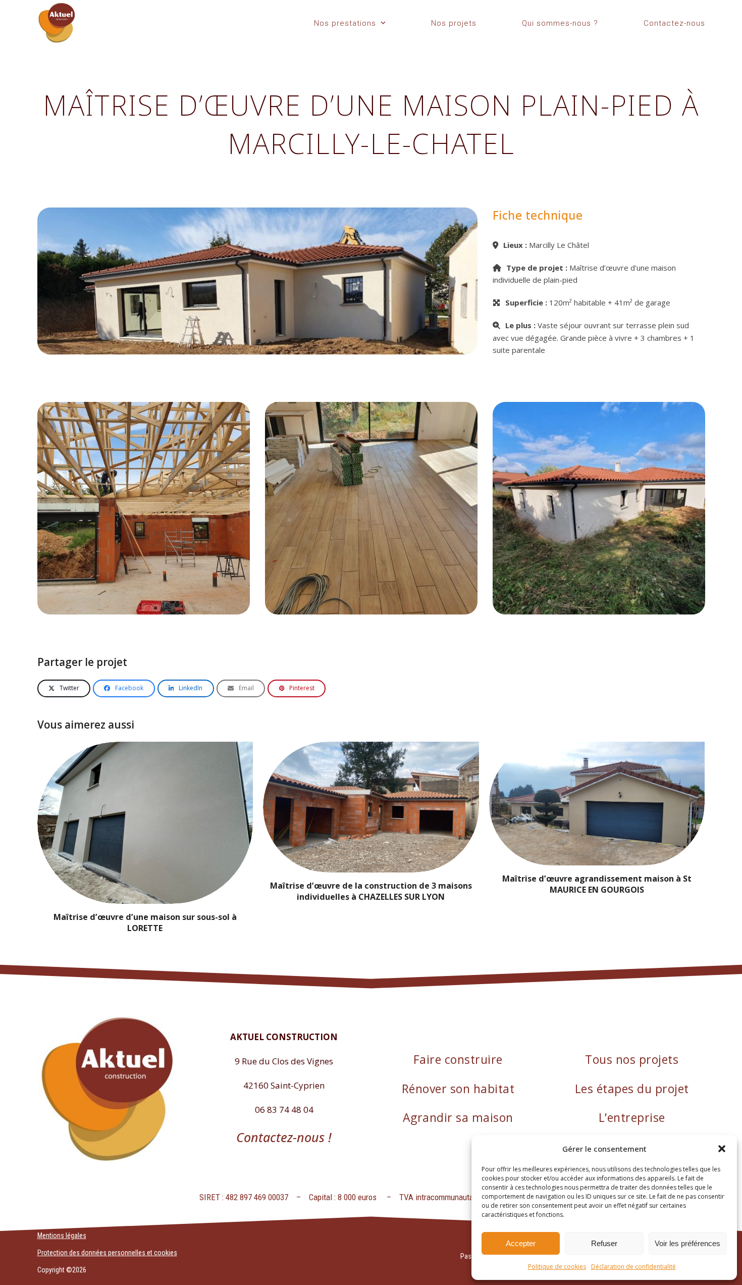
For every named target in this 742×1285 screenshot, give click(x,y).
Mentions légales (61, 1235)
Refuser (604, 1243)
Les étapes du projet (632, 1089)
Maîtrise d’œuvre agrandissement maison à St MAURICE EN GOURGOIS (597, 884)
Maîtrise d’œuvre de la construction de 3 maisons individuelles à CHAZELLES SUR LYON (371, 891)
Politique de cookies (557, 1266)
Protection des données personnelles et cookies (107, 1253)
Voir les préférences (687, 1243)
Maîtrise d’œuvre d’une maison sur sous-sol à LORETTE (145, 922)
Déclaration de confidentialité (633, 1266)
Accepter (521, 1243)
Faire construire (458, 1059)
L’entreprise (632, 1117)
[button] (722, 1149)
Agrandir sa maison (458, 1117)
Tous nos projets (631, 1059)
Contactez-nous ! (284, 1137)
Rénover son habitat (458, 1089)
